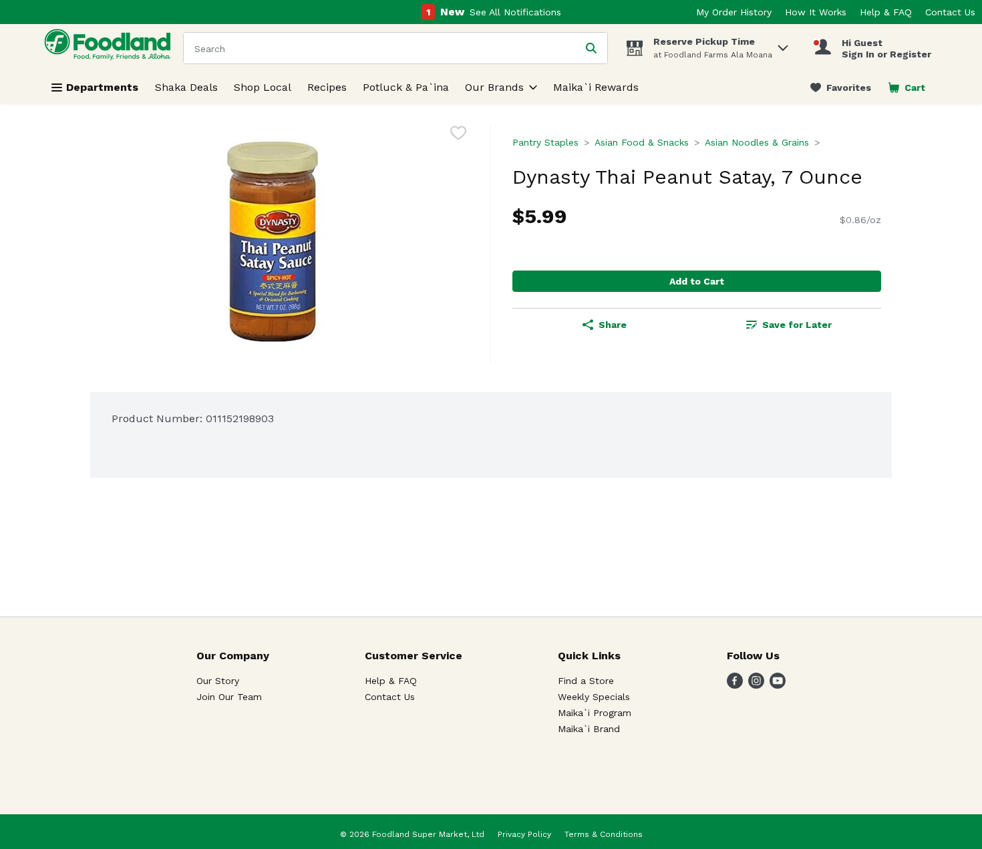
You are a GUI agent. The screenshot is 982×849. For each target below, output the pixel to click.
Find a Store (586, 680)
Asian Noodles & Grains (757, 142)
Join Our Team (229, 696)
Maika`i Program (594, 712)
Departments (102, 87)
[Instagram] (756, 685)
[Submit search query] (591, 48)
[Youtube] (778, 685)
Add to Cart (696, 281)
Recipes (327, 87)
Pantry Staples (545, 142)
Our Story (217, 680)
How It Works (815, 12)
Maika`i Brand (589, 728)
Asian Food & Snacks (642, 142)
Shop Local (262, 87)
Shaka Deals (186, 87)
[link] (840, 87)
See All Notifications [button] (515, 12)
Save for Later (797, 324)
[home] (110, 47)
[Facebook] (735, 685)
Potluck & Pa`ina (406, 87)
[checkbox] (458, 135)
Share (613, 324)
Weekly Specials (594, 696)
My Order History (734, 12)
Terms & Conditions (603, 834)
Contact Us (950, 12)
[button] (783, 44)
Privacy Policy (524, 834)
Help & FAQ (886, 12)
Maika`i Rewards (596, 87)
